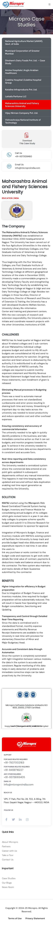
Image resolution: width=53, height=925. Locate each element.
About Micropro (10, 842)
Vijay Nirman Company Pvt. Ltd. (21, 113)
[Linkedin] (20, 819)
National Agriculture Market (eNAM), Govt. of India (24, 42)
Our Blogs (7, 882)
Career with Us (9, 850)
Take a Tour (7, 855)
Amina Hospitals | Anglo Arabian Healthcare (21, 71)
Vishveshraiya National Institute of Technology (23, 121)
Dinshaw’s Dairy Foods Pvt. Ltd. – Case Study (25, 62)
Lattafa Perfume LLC (15, 96)
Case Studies (9, 878)
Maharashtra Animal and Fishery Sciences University (22, 105)
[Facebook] (6, 819)
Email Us (7, 781)
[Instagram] (27, 819)
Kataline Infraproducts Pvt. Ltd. (21, 89)
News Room (8, 887)
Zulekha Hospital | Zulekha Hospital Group (23, 81)
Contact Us (8, 859)
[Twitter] (13, 819)
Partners (6, 846)
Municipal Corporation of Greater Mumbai (22, 52)
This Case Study (27, 143)
